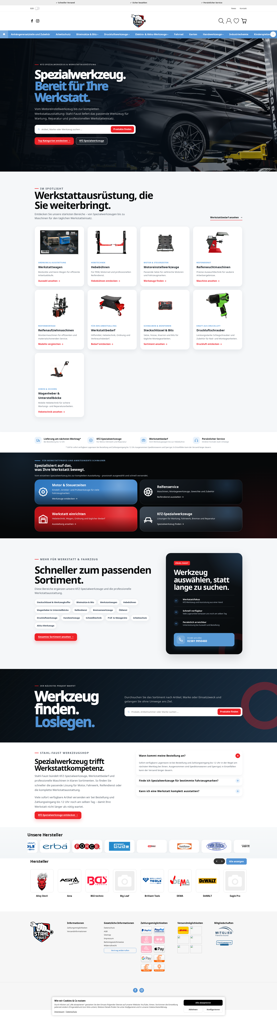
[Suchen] (221, 21)
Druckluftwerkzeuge (47, 617)
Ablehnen (193, 1009)
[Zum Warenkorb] (244, 21)
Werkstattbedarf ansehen (224, 217)
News (233, 8)
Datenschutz (71, 1011)
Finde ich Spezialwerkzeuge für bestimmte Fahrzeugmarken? (178, 780)
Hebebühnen (129, 602)
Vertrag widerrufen (120, 950)
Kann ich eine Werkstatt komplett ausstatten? (169, 791)
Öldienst (123, 610)
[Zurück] (216, 861)
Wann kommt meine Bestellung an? (162, 755)
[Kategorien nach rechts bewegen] (273, 34)
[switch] (37, 8)
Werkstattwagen (108, 602)
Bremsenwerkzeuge (103, 610)
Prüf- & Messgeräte (117, 617)
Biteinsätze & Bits (85, 602)
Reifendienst (81, 610)
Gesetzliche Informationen (119, 923)
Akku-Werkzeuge (45, 625)
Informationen (75, 923)
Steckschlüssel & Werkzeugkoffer (53, 602)
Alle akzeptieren (203, 1002)
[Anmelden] (229, 21)
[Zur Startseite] (138, 20)
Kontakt (243, 8)
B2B (32, 8)
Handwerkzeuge (71, 617)
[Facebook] (32, 21)
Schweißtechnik (94, 617)
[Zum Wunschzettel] (236, 21)
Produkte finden (122, 129)
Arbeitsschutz (140, 617)
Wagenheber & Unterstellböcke (53, 610)
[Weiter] (222, 861)
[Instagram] (37, 21)
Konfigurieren (213, 1009)
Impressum (59, 1011)
